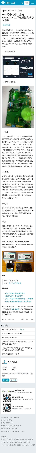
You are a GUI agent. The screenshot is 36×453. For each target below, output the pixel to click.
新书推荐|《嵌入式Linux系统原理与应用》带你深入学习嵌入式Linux (17, 343)
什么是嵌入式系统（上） (13, 330)
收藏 (22, 319)
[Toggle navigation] (32, 3)
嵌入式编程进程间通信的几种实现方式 (18, 301)
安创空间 (10, 439)
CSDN (3, 445)
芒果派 (14, 445)
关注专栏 (5, 380)
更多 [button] (32, 319)
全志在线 (8, 445)
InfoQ (22, 439)
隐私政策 (16, 417)
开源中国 (16, 439)
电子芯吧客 (27, 442)
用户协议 (10, 417)
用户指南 (3, 417)
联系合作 (10, 420)
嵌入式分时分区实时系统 (10, 354)
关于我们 (3, 420)
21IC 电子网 (4, 442)
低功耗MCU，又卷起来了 (14, 296)
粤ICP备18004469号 (7, 423)
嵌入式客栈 (15, 309)
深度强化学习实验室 (23, 445)
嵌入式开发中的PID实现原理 (15, 293)
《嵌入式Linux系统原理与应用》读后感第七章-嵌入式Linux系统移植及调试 (17, 349)
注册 (26, 3)
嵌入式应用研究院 (15, 283)
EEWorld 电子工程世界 (9, 431)
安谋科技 (3, 439)
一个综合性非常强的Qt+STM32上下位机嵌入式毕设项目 (18, 17)
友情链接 (3, 436)
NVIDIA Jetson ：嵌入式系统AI (13, 333)
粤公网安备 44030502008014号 (11, 426)
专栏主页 (13, 380)
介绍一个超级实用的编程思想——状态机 (19, 299)
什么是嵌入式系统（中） (10, 337)
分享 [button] (27, 319)
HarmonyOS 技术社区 (15, 442)
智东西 (33, 445)
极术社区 (8, 2)
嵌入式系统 (6, 25)
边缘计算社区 (29, 439)
